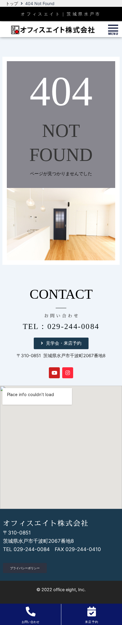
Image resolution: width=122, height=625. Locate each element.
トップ (12, 3)
